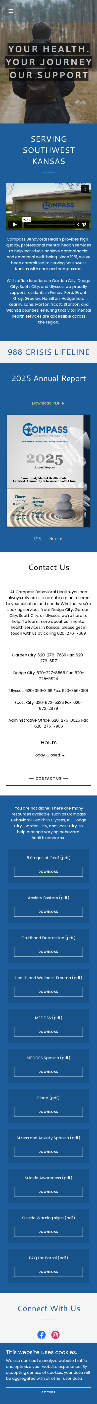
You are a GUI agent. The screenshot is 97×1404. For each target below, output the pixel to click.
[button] (15, 11)
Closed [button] (53, 755)
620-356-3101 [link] (75, 690)
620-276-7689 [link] (52, 655)
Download (49, 872)
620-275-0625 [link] (65, 720)
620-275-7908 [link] (48, 726)
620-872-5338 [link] (50, 702)
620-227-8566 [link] (51, 673)
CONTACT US (48, 778)
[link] (48, 403)
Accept (48, 1392)
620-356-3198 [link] (38, 690)
